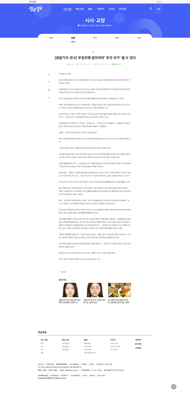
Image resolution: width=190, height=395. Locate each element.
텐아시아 (92, 375)
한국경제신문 (54, 375)
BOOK (85, 375)
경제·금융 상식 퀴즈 (90, 353)
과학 (117, 38)
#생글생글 (63, 272)
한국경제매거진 (75, 375)
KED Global (101, 375)
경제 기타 (62, 280)
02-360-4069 (107, 364)
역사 (95, 38)
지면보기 (100, 9)
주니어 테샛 (113, 350)
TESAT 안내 (114, 343)
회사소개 (40, 364)
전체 (51, 38)
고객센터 (91, 364)
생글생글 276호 (116, 64)
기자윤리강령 (50, 364)
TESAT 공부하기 (115, 346)
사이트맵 (83, 364)
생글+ (90, 9)
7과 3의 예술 (87, 346)
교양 (139, 38)
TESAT (112, 9)
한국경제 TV (64, 375)
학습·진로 (80, 9)
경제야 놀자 (87, 343)
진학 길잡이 (65, 343)
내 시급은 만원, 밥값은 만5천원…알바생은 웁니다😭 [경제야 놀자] (119, 302)
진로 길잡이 (65, 350)
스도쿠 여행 (87, 350)
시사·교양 (67, 9)
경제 (73, 38)
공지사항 (122, 9)
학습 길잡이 (65, 346)
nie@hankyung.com (71, 370)
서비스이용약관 (73, 364)
